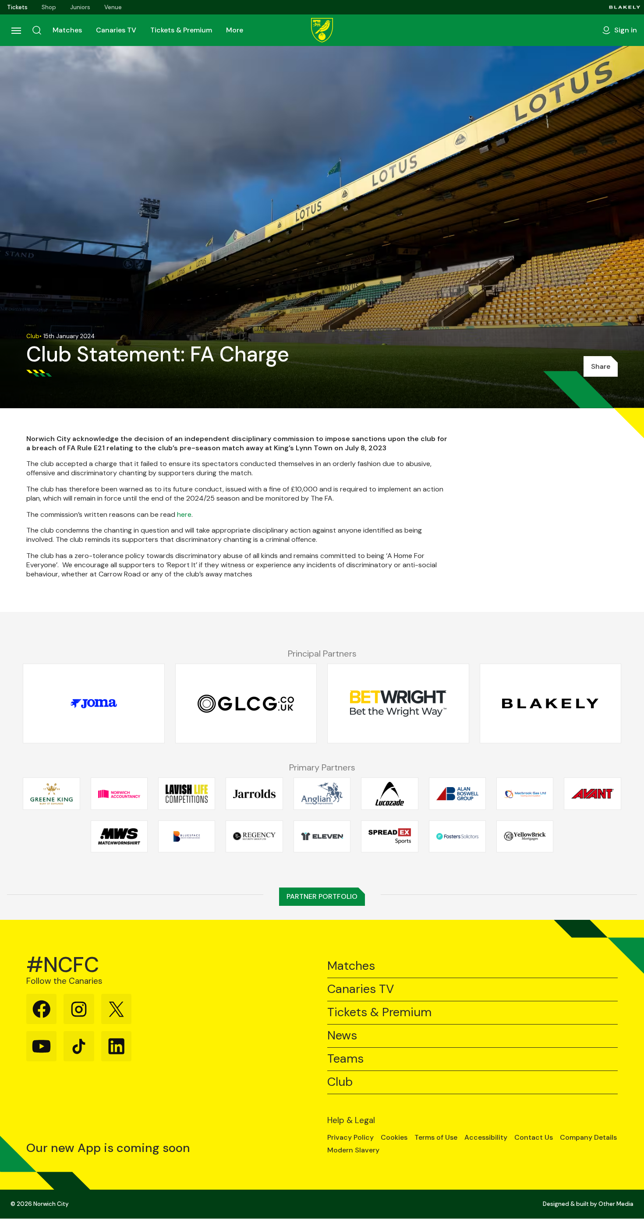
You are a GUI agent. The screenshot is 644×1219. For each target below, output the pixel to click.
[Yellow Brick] (525, 836)
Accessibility (485, 1137)
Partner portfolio (322, 896)
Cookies (394, 1137)
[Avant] (592, 794)
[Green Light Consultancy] (246, 704)
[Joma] (93, 704)
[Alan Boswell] (457, 794)
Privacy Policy (350, 1137)
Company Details (588, 1137)
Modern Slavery (353, 1150)
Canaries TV (116, 30)
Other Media (615, 1204)
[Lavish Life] (187, 794)
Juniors (80, 7)
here (184, 514)
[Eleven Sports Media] (322, 836)
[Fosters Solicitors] (457, 836)
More (234, 30)
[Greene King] (51, 794)
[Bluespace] (187, 836)
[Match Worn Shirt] (119, 836)
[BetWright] (398, 704)
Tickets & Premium (181, 30)
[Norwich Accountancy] (119, 794)
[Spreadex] (389, 836)
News (342, 1035)
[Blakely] (624, 7)
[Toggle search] (37, 30)
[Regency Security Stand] (254, 836)
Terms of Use (435, 1137)
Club (340, 1082)
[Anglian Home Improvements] (322, 794)
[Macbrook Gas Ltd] (525, 794)
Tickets (17, 7)
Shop (49, 7)
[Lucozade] (389, 794)
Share (600, 366)
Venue (113, 7)
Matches (67, 30)
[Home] (322, 30)
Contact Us (533, 1137)
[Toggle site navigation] (16, 30)
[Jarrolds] (254, 794)
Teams (345, 1059)
